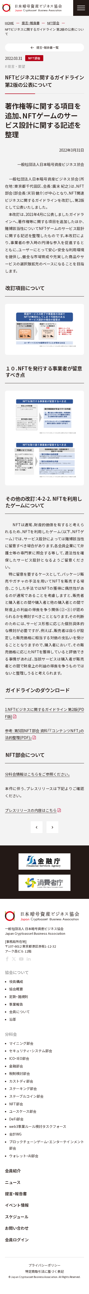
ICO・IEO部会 (19, 1058)
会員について (19, 1011)
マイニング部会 (21, 1043)
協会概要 (16, 988)
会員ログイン (17, 1240)
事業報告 (16, 1004)
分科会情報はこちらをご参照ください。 (37, 774)
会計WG (15, 1134)
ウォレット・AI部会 (23, 1155)
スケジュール (16, 1217)
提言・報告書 (16, 1194)
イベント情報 (17, 1205)
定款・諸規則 (18, 996)
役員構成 (16, 981)
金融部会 (16, 1066)
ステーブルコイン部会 (26, 1096)
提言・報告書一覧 (47, 47)
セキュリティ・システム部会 (30, 1050)
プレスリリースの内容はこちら (31, 810)
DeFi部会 (16, 1118)
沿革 (12, 1019)
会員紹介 (13, 1171)
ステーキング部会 (23, 1088)
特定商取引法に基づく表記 (44, 1271)
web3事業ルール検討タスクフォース (37, 1126)
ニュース (13, 1182)
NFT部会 (34, 58)
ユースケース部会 (22, 1111)
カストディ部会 (21, 1081)
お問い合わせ (17, 1228)
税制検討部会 (19, 1073)
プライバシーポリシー (44, 1265)
